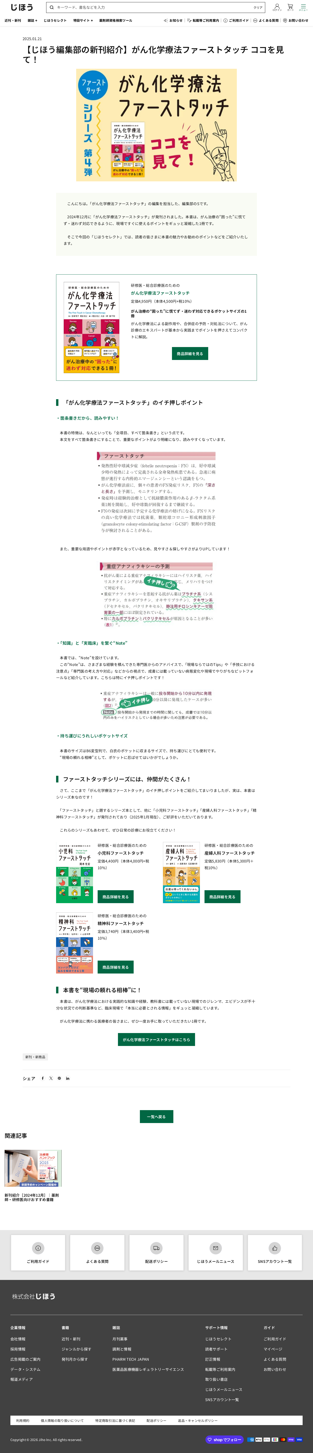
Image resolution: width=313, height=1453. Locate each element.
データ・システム (25, 1369)
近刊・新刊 (71, 1339)
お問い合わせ (275, 1369)
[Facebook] (42, 1078)
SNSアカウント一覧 (275, 1261)
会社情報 (17, 1339)
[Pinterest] (59, 1078)
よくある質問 (97, 1261)
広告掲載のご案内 (25, 1359)
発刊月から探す (75, 1359)
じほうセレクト (218, 1339)
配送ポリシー (156, 1261)
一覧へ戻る (156, 1116)
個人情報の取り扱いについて (62, 1420)
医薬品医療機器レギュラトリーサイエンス (148, 1369)
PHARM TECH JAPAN (130, 1359)
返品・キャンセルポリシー (198, 1420)
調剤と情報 (121, 1349)
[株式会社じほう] (22, 7)
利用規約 (22, 1420)
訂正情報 (212, 1359)
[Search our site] (52, 7)
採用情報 (17, 1349)
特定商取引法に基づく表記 (115, 1420)
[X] (51, 1078)
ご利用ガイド (38, 1261)
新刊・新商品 (35, 1057)
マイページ (273, 1349)
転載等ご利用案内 (220, 1369)
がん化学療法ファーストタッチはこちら (156, 1039)
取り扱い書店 (216, 1379)
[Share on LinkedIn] (67, 1078)
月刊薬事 (119, 1339)
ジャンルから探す (77, 1349)
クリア (257, 7)
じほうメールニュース (215, 1261)
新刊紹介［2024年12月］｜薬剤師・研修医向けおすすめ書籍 (32, 1197)
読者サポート (216, 1349)
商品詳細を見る (190, 353)
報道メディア (21, 1379)
